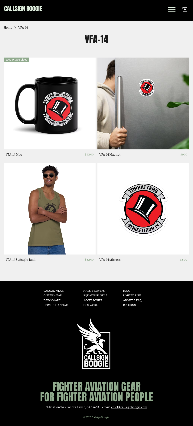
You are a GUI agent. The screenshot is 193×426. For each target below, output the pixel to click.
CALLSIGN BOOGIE (23, 8)
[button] (184, 9)
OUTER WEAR (53, 295)
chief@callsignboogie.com (129, 407)
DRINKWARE (52, 300)
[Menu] (171, 9)
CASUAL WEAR (54, 290)
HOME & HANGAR (56, 305)
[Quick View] (143, 103)
